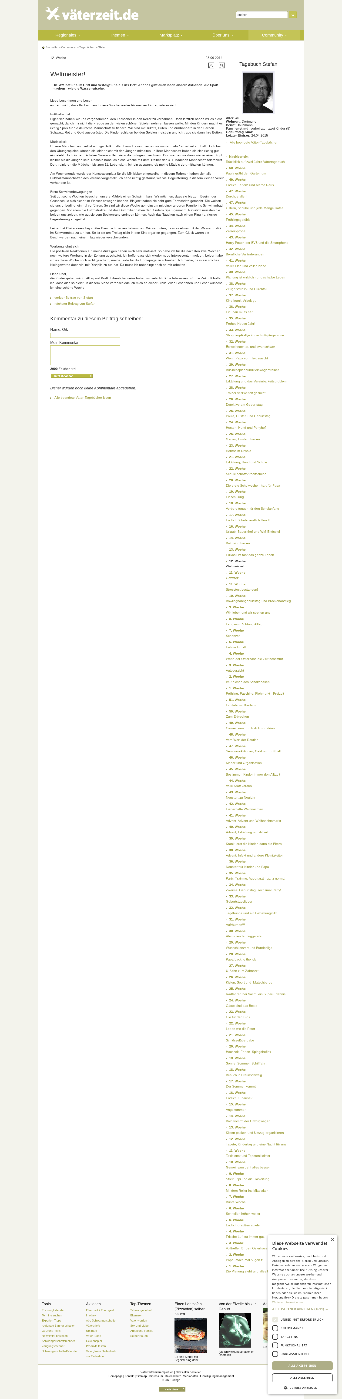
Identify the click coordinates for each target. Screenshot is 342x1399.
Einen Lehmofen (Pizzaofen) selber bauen (189, 1309)
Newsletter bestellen (55, 1336)
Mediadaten (190, 1376)
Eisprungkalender (53, 1310)
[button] (302, 1309)
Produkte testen (96, 1346)
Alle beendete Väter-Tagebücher (254, 142)
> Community (67, 47)
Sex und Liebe (139, 1325)
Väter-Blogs (93, 1336)
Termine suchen (52, 1315)
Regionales (65, 35)
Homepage (115, 1376)
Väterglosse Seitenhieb (101, 1351)
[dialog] (302, 1314)
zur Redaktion (95, 1356)
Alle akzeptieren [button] (302, 1366)
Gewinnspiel (94, 1341)
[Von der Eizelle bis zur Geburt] (237, 1330)
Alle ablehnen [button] (302, 1378)
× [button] (332, 1240)
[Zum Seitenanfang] (172, 1389)
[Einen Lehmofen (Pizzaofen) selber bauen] (193, 1335)
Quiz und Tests (51, 1330)
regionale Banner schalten (58, 1325)
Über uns (220, 35)
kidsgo (176, 1380)
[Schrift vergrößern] (211, 65)
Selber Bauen (139, 1336)
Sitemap (141, 1376)
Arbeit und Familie (141, 1330)
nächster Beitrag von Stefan (74, 303)
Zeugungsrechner (53, 1346)
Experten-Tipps (51, 1320)
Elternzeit (136, 1315)
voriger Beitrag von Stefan (73, 297)
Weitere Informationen (287, 1302)
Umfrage (91, 1330)
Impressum (156, 1376)
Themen (117, 35)
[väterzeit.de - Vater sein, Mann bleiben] (95, 13)
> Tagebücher (85, 47)
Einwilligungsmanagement (217, 1376)
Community (272, 35)
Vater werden (138, 1320)
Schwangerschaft (141, 1310)
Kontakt (129, 1376)
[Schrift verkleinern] (222, 65)
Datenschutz (173, 1376)
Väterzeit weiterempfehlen (157, 1372)
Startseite (51, 47)
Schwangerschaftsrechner (58, 1341)
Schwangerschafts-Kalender (60, 1351)
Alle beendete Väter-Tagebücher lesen (82, 397)
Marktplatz (169, 35)
